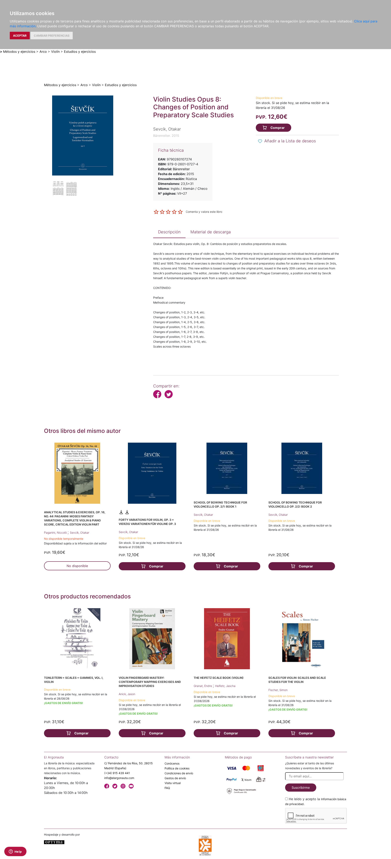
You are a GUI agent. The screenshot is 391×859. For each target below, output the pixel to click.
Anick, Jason (127, 694)
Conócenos (172, 763)
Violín (55, 51)
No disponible (77, 566)
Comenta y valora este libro (204, 211)
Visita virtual (173, 783)
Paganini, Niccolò (56, 532)
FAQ (167, 788)
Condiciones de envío (179, 773)
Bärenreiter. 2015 (166, 136)
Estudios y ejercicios (80, 51)
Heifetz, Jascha (225, 686)
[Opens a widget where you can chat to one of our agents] (15, 852)
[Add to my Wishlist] (260, 141)
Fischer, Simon (278, 690)
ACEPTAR (19, 35)
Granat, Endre (203, 686)
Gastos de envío (175, 778)
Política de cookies (177, 768)
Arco (43, 51)
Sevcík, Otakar (79, 532)
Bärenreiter (181, 169)
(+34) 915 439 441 (117, 773)
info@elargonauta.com (119, 778)
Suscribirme (301, 787)
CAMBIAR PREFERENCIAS (51, 35)
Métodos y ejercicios (19, 51)
